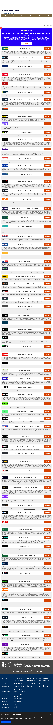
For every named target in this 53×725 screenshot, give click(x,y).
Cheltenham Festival (31, 680)
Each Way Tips (4, 701)
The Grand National (30, 681)
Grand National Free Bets (19, 686)
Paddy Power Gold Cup (44, 680)
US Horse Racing (5, 685)
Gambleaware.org (7, 128)
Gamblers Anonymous (29, 670)
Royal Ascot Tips (5, 704)
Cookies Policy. (27, 718)
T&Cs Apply (28, 39)
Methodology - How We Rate (7, 686)
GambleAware (22, 670)
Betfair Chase (42, 681)
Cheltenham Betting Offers (19, 691)
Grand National (42, 688)
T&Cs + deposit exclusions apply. (29, 509)
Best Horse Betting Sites (19, 685)
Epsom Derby (29, 685)
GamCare (48, 668)
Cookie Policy (4, 689)
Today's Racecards (17, 696)
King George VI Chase (43, 685)
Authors (3, 681)
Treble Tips (4, 702)
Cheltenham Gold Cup (43, 686)
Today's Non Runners (18, 702)
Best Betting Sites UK (18, 681)
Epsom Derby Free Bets (18, 688)
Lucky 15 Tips (4, 698)
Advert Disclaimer (48, 25)
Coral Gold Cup (42, 683)
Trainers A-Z (16, 707)
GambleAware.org (37, 154)
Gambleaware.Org (22, 135)
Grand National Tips (5, 707)
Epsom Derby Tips (5, 706)
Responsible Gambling (6, 691)
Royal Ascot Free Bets (18, 689)
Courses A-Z (16, 704)
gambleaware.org (14, 375)
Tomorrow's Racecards (18, 698)
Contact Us (4, 683)
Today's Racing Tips (5, 696)
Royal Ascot (29, 688)
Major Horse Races (17, 699)
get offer (47, 48)
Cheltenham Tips (5, 699)
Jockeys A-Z (16, 706)
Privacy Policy (4, 688)
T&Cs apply (32, 518)
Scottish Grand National (31, 683)
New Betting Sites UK (18, 683)
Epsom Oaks (29, 686)
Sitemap (3, 692)
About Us (3, 680)
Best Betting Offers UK (18, 680)
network (12, 640)
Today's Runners (17, 701)
